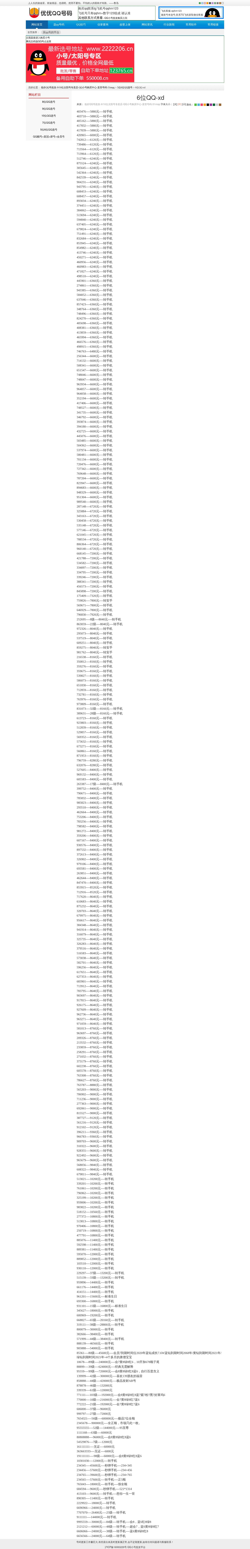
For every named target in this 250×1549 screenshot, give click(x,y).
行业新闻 (169, 24)
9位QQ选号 (48, 108)
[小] (184, 104)
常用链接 (213, 24)
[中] (179, 104)
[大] (175, 104)
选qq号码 (58, 24)
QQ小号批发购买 (113, 18)
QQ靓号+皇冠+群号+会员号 (49, 136)
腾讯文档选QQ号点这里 (38, 41)
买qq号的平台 (51, 32)
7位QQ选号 (48, 122)
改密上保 (125, 24)
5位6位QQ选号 (124, 87)
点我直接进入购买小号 (38, 37)
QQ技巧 (81, 24)
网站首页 (36, 24)
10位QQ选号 (48, 115)
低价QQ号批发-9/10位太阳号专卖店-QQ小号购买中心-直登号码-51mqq (77, 87)
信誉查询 (102, 24)
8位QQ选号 (48, 101)
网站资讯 (147, 24)
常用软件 (191, 24)
